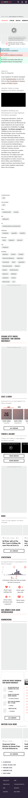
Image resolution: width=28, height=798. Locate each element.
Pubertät (5, 270)
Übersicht (5, 20)
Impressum (6, 780)
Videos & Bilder (8, 434)
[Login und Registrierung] (22, 2)
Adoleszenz (5, 254)
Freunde (13, 278)
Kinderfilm (22, 233)
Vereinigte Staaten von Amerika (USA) (11, 226)
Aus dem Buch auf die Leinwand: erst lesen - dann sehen (13, 689)
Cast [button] (9, 407)
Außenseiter (20, 258)
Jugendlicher (21, 262)
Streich (13, 262)
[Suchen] (18, 2)
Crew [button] (19, 407)
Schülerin (13, 254)
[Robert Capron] (18, 414)
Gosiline (11, 691)
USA (4, 198)
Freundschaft (6, 262)
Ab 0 (4, 205)
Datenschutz (6, 784)
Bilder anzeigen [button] (14, 460)
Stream (12, 20)
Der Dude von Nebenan (14, 698)
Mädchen (17, 266)
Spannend (19, 240)
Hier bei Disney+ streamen (9, 50)
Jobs (4, 788)
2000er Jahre (5, 219)
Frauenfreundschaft (7, 266)
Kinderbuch (5, 247)
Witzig (4, 240)
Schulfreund (5, 278)
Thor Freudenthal (12, 81)
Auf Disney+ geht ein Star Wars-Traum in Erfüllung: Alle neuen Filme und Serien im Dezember (11, 543)
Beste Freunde (6, 281)
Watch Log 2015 (12, 708)
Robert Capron (13, 83)
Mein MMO (17, 791)
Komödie (16, 212)
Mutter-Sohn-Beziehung (8, 258)
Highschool (5, 274)
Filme (6, 16)
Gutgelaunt (11, 240)
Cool (14, 281)
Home (2, 16)
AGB (15, 780)
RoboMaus (11, 705)
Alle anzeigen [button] (14, 428)
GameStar (16, 788)
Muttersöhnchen (14, 270)
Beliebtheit (13, 274)
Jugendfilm (14, 233)
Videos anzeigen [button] (14, 456)
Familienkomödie (7, 212)
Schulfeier (21, 254)
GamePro (5, 791)
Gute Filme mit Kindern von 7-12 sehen (14, 702)
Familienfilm (5, 233)
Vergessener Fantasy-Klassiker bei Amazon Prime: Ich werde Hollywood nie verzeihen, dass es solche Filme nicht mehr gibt (11, 746)
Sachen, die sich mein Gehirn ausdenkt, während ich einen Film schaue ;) (14, 696)
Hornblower (12, 711)
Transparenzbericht (19, 784)
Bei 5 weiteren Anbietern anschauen (12, 55)
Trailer (18, 20)
